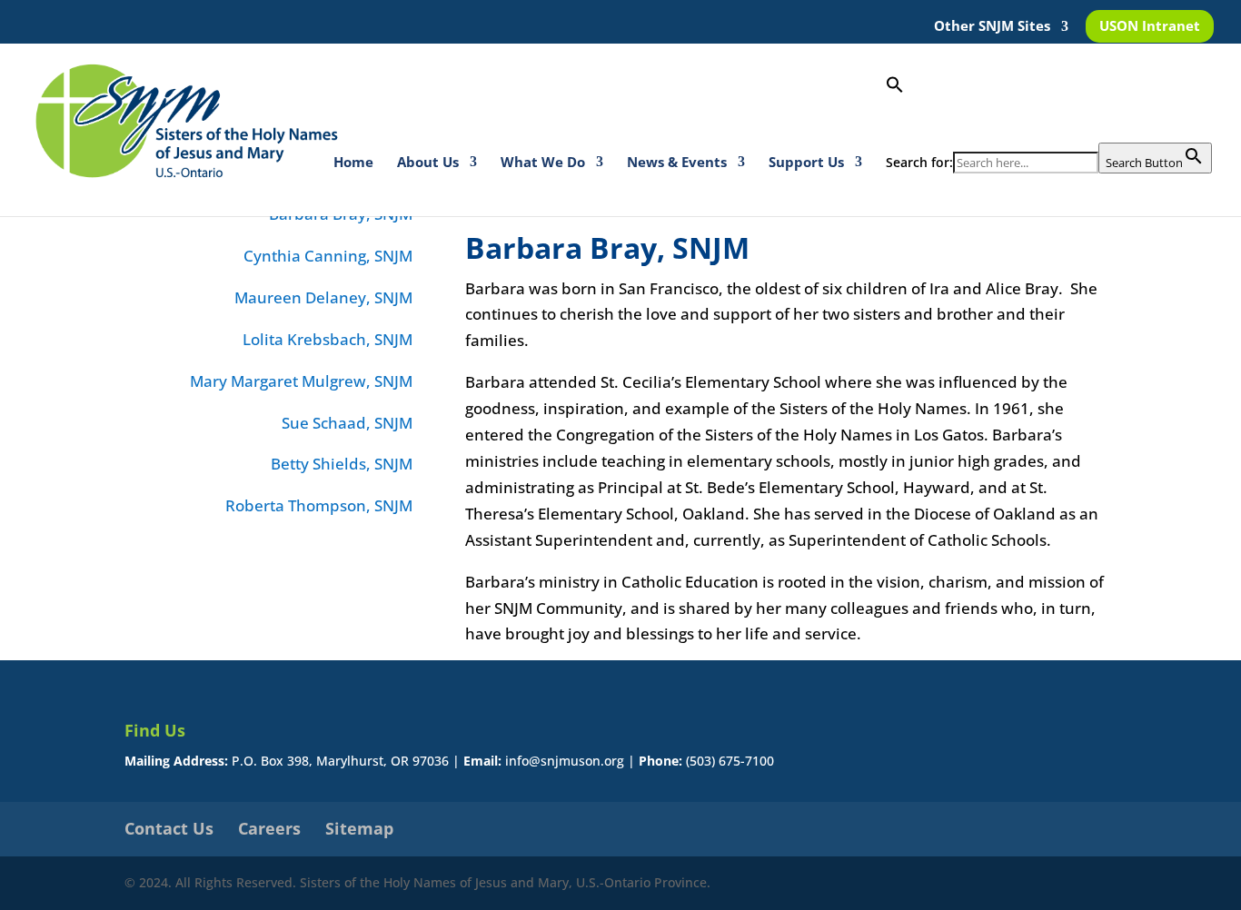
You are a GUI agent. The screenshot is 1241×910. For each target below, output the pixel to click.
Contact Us (168, 828)
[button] (1049, 109)
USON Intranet (1149, 27)
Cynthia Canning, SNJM (327, 255)
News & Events (677, 163)
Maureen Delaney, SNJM (323, 297)
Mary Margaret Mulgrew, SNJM (301, 381)
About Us (428, 163)
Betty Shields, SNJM (341, 463)
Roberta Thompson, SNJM (318, 505)
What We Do (543, 163)
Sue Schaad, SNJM (347, 422)
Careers (269, 828)
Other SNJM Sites (992, 27)
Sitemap (359, 828)
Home (353, 163)
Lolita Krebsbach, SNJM (327, 339)
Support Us (806, 163)
